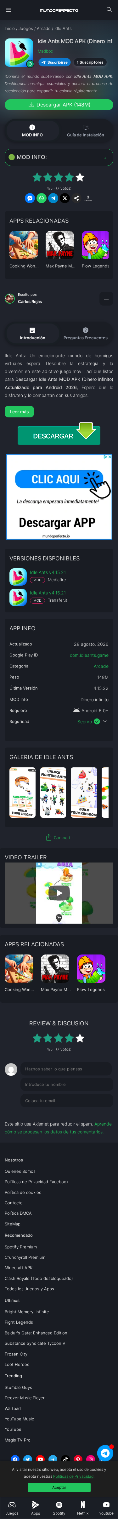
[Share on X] (65, 198)
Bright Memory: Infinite (27, 1311)
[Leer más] (59, 411)
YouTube (13, 1429)
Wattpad (13, 1408)
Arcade (101, 666)
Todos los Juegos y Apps (29, 1288)
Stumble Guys (18, 1387)
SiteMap (12, 1223)
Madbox (45, 51)
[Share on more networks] (76, 198)
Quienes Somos (20, 1171)
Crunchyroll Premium (25, 1257)
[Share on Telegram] (53, 198)
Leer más (19, 411)
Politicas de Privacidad (73, 1476)
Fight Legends (19, 1322)
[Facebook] (15, 1459)
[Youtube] (40, 1459)
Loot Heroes (17, 1364)
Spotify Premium (21, 1246)
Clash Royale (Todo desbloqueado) (39, 1278)
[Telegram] (52, 1459)
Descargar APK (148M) (59, 104)
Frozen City (16, 1353)
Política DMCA (18, 1213)
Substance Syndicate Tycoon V (35, 1343)
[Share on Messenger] (30, 198)
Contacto (14, 1202)
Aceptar (59, 1487)
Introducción (32, 333)
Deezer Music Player (25, 1397)
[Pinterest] (78, 1459)
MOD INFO (32, 130)
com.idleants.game (89, 655)
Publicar (97, 1113)
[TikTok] (65, 1459)
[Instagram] (90, 1459)
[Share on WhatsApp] (42, 198)
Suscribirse (57, 62)
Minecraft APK (18, 1267)
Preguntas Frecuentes (86, 333)
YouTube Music (19, 1418)
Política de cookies (23, 1192)
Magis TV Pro (18, 1439)
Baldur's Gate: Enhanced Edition (36, 1332)
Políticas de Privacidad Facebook (37, 1181)
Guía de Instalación (85, 130)
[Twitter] (27, 1459)
